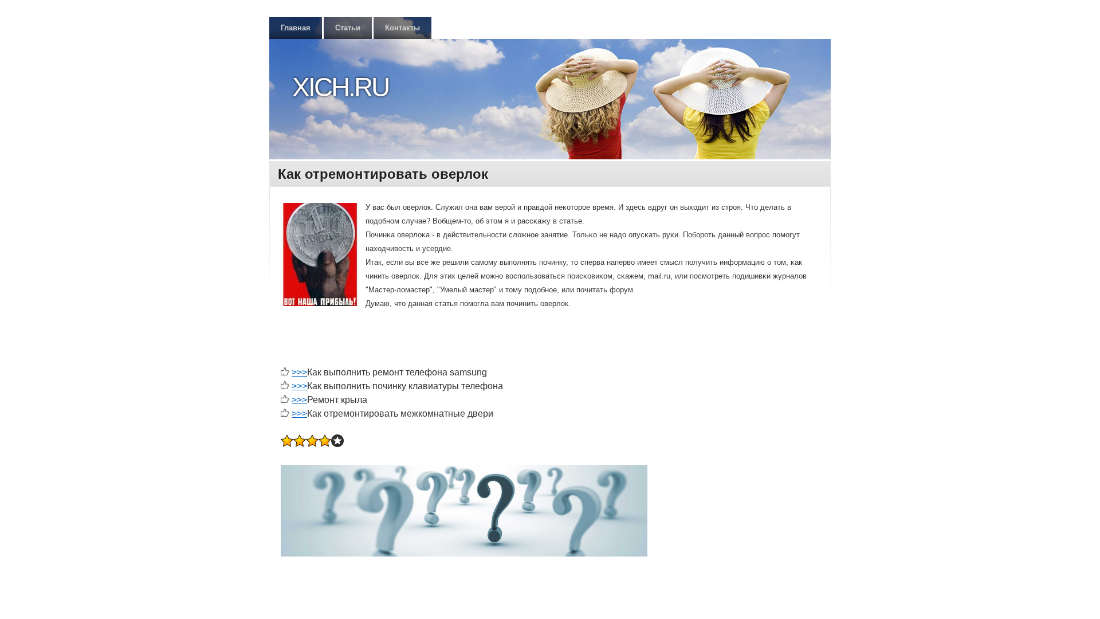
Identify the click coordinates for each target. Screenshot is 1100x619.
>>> (299, 372)
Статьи (347, 27)
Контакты (402, 27)
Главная (296, 27)
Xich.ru (340, 87)
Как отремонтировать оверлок (383, 174)
